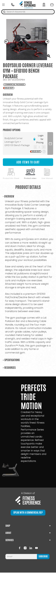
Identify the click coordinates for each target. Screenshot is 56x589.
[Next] (47, 42)
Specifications (11, 360)
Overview (8, 196)
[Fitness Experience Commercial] (28, 5)
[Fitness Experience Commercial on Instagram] (25, 548)
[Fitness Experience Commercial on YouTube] (36, 548)
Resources (9, 368)
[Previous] (6, 42)
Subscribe (43, 556)
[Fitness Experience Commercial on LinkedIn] (30, 548)
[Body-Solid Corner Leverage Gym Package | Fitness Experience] (27, 39)
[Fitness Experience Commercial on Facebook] (19, 548)
